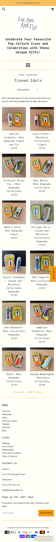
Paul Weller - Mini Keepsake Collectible (42, 184)
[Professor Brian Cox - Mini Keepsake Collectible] (14, 166)
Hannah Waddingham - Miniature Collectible (42, 378)
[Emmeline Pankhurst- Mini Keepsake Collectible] (42, 313)
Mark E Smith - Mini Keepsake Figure (14, 231)
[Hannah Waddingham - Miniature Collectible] (42, 359)
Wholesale (6, 414)
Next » (40, 392)
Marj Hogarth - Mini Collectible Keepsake (42, 281)
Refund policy (8, 450)
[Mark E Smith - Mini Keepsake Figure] (14, 212)
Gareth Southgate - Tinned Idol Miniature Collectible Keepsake (14, 284)
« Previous (18, 392)
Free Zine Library (9, 421)
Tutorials (6, 424)
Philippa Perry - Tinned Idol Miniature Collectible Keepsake (42, 234)
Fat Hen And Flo (27, 528)
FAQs (4, 417)
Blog (4, 430)
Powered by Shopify (41, 528)
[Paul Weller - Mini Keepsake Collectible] (42, 166)
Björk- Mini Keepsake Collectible (14, 378)
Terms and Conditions (11, 453)
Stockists (6, 411)
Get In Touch (7, 446)
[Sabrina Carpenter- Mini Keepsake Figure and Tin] (14, 119)
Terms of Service (9, 456)
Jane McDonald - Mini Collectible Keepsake (14, 331)
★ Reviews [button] (54, 274)
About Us (6, 427)
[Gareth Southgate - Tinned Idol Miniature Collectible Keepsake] (14, 262)
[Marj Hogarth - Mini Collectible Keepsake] (42, 262)
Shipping (6, 443)
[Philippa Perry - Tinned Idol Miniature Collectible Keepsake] (42, 212)
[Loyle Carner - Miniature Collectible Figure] (42, 119)
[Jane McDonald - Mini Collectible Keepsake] (14, 313)
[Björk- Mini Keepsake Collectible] (14, 359)
